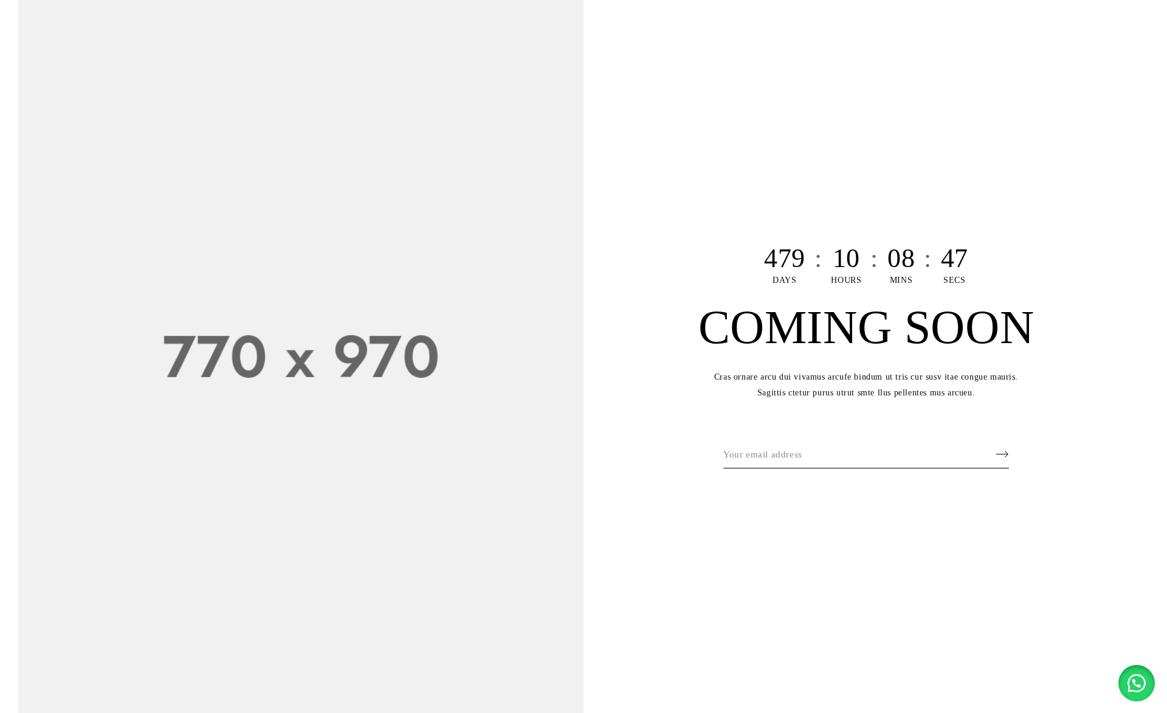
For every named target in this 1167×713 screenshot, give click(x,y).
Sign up (997, 454)
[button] (1136, 683)
